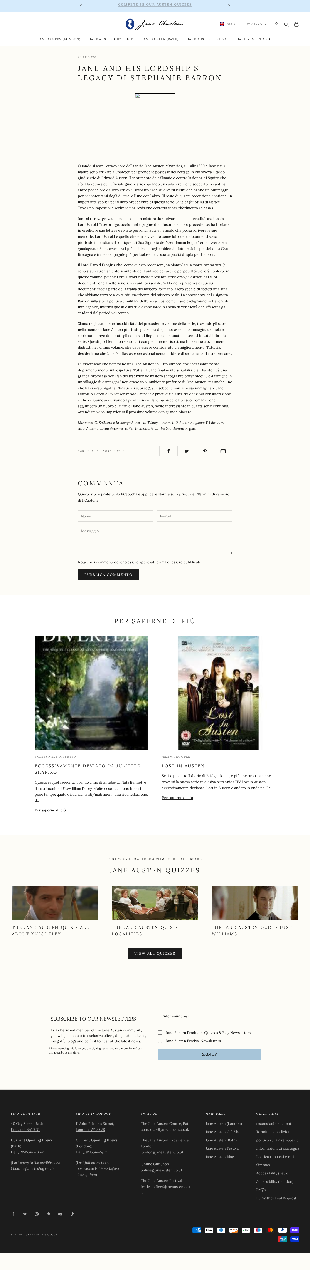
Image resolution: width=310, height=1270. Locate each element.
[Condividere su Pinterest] (205, 451)
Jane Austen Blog (255, 39)
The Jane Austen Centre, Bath (166, 1123)
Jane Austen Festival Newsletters (193, 1041)
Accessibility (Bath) (272, 1173)
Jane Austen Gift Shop (111, 39)
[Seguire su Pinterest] (48, 1214)
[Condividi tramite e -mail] (223, 451)
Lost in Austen (183, 765)
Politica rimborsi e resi (275, 1156)
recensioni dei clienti (274, 1123)
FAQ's (261, 1189)
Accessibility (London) (274, 1181)
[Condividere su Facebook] (168, 451)
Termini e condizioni (274, 1131)
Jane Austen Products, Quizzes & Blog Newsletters (208, 1032)
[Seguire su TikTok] (72, 1214)
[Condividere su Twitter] (187, 451)
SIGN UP (209, 1054)
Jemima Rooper (176, 756)
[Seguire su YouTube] (60, 1214)
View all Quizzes (154, 953)
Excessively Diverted (55, 756)
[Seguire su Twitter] (25, 1214)
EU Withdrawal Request (276, 1198)
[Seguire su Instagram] (36, 1214)
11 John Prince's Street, (95, 1123)
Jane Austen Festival (208, 39)
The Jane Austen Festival (161, 1180)
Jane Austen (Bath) (160, 39)
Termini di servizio (213, 494)
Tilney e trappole (161, 422)
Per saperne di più (50, 810)
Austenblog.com (192, 422)
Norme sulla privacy (175, 494)
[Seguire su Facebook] (13, 1214)
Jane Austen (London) (59, 39)
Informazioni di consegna (277, 1148)
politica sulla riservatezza (277, 1140)
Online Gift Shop (155, 1164)
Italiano (254, 24)
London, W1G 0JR (90, 1129)
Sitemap (263, 1165)
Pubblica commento (108, 574)
